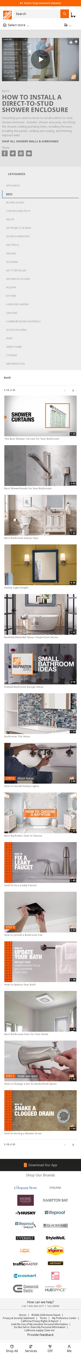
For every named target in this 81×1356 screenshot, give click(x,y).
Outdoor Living (16, 330)
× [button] (25, 40)
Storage (11, 355)
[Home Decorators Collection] (25, 1200)
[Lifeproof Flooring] (55, 1212)
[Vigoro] (55, 1250)
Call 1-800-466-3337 (33, 1306)
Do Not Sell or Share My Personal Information (39, 1327)
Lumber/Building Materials (23, 321)
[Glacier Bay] (55, 1225)
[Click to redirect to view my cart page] (73, 15)
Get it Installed (16, 270)
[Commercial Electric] (25, 1288)
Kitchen (11, 296)
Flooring (12, 262)
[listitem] (15, 45)
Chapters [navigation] (7, 40)
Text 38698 (53, 1306)
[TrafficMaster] (25, 1263)
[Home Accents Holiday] (55, 1275)
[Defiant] (55, 1263)
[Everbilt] (25, 1238)
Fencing (11, 253)
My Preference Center (64, 1318)
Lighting (11, 313)
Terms (43, 1318)
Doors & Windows (17, 236)
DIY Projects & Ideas (18, 228)
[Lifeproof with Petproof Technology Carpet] (25, 1225)
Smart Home (14, 347)
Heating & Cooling (18, 279)
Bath (9, 194)
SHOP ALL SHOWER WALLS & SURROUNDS (30, 141)
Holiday (11, 287)
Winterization (15, 363)
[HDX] (25, 1250)
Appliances (13, 185)
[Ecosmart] (25, 1275)
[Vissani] (55, 1187)
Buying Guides (15, 202)
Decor (10, 219)
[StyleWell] (55, 1238)
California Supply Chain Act (39, 1330)
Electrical (12, 245)
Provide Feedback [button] (40, 1335)
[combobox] (38, 14)
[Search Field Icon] (64, 13)
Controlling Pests (18, 211)
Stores (22, 1315)
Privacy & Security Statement (19, 1318)
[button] (14, 78)
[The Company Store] (25, 1187)
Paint (9, 338)
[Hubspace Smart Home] (55, 1288)
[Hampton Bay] (55, 1200)
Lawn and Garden (17, 304)
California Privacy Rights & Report (39, 1321)
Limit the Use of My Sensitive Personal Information (39, 1324)
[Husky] (25, 1212)
